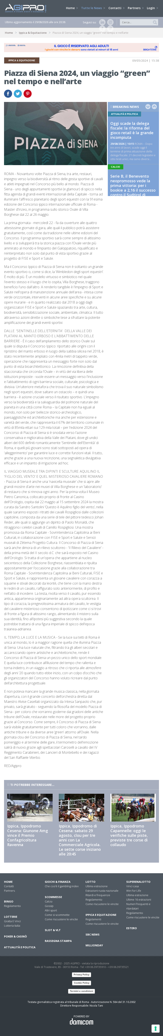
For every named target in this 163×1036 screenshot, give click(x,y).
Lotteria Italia (12, 925)
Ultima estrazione (97, 886)
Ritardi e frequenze (98, 895)
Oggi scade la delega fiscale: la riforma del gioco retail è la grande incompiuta (131, 130)
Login (151, 8)
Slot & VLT (53, 930)
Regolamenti (93, 919)
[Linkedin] (101, 22)
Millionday (94, 945)
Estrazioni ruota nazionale (102, 891)
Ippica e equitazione (101, 915)
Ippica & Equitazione (33, 33)
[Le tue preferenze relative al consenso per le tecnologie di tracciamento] (156, 1029)
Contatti (115, 8)
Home (71, 8)
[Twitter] (109, 28)
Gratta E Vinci (12, 921)
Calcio (48, 901)
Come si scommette (57, 915)
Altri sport (51, 910)
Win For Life (133, 891)
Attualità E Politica (19, 947)
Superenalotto (138, 882)
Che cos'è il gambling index (62, 886)
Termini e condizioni (81, 991)
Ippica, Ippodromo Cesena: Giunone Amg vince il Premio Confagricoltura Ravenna (27, 835)
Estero (131, 928)
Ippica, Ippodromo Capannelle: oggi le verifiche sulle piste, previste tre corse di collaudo (129, 835)
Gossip (49, 906)
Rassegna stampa (58, 941)
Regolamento (12, 906)
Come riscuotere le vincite (61, 919)
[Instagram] (109, 22)
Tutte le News (92, 8)
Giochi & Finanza (57, 882)
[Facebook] (101, 28)
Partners (134, 8)
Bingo (8, 901)
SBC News (93, 934)
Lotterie (10, 917)
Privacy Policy (81, 974)
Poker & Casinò (15, 936)
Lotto (91, 882)
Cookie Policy (81, 982)
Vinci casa (132, 886)
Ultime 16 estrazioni (138, 899)
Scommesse (53, 897)
